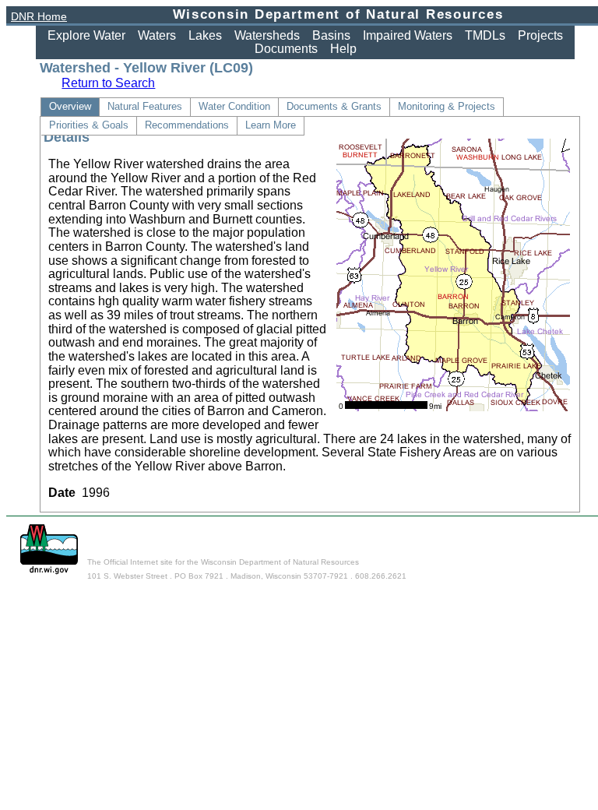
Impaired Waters (407, 35)
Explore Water (86, 35)
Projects (540, 35)
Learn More (270, 125)
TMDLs (485, 35)
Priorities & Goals (88, 125)
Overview (70, 106)
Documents (286, 48)
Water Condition (234, 106)
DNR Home (39, 16)
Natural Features (144, 106)
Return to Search (108, 83)
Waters (157, 35)
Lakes (205, 35)
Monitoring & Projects (446, 106)
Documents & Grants (334, 106)
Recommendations (187, 125)
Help (343, 48)
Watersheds (267, 35)
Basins (331, 35)
